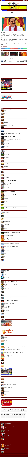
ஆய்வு (10, 409)
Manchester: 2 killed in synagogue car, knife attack (10, 180)
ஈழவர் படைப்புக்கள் (2, 410)
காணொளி (21, 410)
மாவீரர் (4, 414)
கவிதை (16, 410)
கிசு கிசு (23, 410)
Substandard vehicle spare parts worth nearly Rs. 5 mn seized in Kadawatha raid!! (13, 142)
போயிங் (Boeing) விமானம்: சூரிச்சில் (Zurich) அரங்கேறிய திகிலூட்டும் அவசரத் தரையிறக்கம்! (14, 252)
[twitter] (23, 0)
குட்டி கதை (26, 410)
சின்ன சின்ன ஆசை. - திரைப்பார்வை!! (8, 387)
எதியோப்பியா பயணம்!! (6, 224)
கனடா (18, 410)
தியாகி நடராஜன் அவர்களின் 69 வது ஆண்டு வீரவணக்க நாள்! (11, 300)
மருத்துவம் (2, 414)
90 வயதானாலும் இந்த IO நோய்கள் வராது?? (9, 197)
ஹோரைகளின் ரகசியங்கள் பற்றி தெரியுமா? (8, 235)
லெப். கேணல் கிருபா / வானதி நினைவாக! (8, 297)
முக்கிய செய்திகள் (7, 414)
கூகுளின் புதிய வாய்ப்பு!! (6, 273)
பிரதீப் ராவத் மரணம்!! (6, 390)
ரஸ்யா (12, 414)
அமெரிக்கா (2, 409)
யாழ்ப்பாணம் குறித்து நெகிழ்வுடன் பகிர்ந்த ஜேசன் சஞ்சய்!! (10, 384)
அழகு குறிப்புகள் (5, 409)
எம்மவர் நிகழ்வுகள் (8, 410)
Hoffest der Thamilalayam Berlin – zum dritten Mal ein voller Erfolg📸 (12, 186)
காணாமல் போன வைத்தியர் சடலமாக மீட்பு (14, 57)
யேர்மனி (10, 414)
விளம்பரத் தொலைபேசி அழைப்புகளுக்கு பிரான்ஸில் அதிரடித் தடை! (11, 246)
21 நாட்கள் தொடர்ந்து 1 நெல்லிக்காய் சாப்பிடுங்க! (9, 191)
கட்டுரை (14, 410)
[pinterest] (26, 0)
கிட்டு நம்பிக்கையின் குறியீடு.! (7, 306)
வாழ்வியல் (17, 414)
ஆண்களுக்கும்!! (6, 166)
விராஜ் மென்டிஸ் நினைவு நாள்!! (7, 423)
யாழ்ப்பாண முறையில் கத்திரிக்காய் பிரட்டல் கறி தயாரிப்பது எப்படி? (11, 109)
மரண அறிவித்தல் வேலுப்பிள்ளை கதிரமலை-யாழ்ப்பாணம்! (10, 434)
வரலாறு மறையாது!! (6, 227)
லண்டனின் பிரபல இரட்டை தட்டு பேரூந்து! (8, 249)
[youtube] (25, 0)
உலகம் (5, 410)
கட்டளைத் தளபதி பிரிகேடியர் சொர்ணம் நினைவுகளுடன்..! (10, 281)
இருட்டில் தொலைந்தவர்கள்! (7, 150)
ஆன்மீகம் (18, 409)
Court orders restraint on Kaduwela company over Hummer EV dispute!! (12, 133)
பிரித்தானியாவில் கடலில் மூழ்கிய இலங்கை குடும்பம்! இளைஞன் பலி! (11, 243)
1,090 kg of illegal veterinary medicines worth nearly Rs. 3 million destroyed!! (13, 139)
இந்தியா (23, 409)
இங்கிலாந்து (21, 409)
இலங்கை (26, 409)
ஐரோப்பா (11, 410)
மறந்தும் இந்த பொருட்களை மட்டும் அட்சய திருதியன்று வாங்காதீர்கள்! (11, 238)
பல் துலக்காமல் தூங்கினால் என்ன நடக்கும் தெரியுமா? (10, 194)
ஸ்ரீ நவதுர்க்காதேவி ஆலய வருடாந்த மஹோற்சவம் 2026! (10, 355)
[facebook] (22, 0)
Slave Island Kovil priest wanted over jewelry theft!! (10, 136)
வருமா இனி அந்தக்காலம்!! (7, 221)
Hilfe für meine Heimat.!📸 (7, 177)
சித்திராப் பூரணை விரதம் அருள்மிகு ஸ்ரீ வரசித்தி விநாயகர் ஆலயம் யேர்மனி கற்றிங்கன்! (13, 352)
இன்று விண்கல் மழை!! (6, 270)
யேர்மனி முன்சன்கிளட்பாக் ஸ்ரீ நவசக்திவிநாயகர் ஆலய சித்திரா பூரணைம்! (12, 349)
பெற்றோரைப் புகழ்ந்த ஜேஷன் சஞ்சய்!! (8, 393)
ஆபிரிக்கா (8, 409)
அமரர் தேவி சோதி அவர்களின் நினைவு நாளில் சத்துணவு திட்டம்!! (11, 426)
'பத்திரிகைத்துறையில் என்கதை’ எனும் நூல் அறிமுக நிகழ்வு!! (10, 336)
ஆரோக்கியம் (13, 409)
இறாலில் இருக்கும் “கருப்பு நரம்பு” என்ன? (8, 125)
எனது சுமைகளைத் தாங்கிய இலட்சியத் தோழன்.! (9, 303)
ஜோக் (24, 414)
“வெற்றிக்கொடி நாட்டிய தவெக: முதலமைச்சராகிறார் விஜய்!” (10, 284)
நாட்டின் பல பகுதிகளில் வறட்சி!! (7, 444)
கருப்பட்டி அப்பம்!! (6, 122)
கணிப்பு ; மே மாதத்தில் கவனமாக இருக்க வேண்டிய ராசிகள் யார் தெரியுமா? (12, 232)
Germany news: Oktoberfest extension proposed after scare (11, 183)
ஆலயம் (15, 409)
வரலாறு (14, 414)
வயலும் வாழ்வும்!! (6, 153)
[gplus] (24, 0)
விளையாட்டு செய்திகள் (21, 414)
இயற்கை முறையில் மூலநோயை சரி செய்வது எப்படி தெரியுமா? (10, 207)
